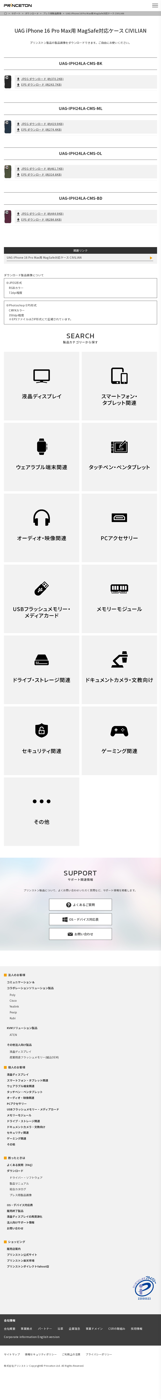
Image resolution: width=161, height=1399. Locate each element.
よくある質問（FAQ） (20, 1165)
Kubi (13, 1018)
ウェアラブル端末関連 (20, 1086)
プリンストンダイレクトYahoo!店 (28, 1266)
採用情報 (136, 1329)
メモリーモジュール (19, 1115)
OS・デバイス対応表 (20, 1205)
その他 (11, 1144)
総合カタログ (18, 1189)
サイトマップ (12, 1354)
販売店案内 (14, 1249)
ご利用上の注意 (71, 1354)
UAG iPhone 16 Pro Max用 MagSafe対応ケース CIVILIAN (44, 257)
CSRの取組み (116, 1329)
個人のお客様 (16, 1067)
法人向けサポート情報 (20, 1222)
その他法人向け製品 (19, 1045)
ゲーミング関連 (16, 1138)
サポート (16, 13)
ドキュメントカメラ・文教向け (26, 1127)
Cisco (13, 1000)
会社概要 (9, 1329)
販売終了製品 (15, 1211)
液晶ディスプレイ (20, 1052)
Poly (12, 995)
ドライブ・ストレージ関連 (23, 1121)
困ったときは (16, 1158)
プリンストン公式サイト (22, 1255)
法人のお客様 (16, 975)
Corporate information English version (32, 1337)
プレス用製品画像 (52, 13)
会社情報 (9, 1320)
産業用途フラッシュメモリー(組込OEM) (34, 1057)
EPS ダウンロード (41, 84)
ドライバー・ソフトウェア (26, 1177)
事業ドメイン (94, 1329)
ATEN (13, 1035)
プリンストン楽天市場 (20, 1260)
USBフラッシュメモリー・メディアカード (33, 1109)
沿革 (60, 1329)
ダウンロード (32, 13)
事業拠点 (26, 1329)
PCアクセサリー (17, 1104)
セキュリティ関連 (18, 1132)
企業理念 (74, 1329)
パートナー (45, 1329)
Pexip (13, 1012)
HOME (5, 13)
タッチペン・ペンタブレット (25, 1092)
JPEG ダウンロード (42, 79)
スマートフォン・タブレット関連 (27, 1080)
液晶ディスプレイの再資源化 (24, 1216)
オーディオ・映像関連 (20, 1098)
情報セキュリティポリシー (41, 1354)
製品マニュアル (19, 1183)
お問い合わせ (15, 1228)
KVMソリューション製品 (22, 1028)
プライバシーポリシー (99, 1354)
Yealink (14, 1006)
